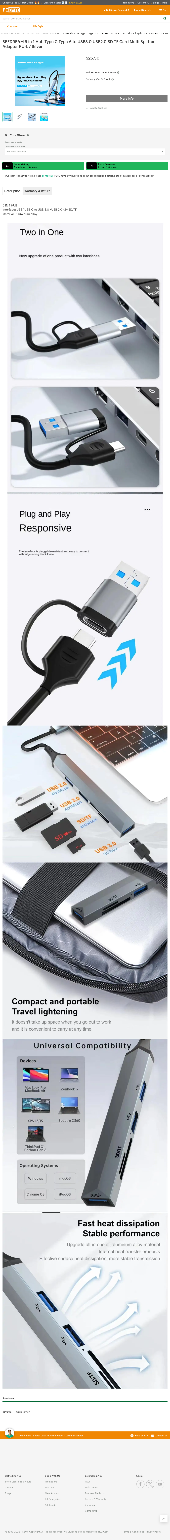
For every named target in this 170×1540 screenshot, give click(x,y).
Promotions (128, 2)
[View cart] (160, 9)
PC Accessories (31, 33)
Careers (9, 1487)
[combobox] (85, 18)
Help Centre (91, 1487)
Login (137, 9)
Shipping (90, 1504)
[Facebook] (141, 1487)
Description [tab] (12, 191)
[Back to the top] (164, 1518)
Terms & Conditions (133, 1531)
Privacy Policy (153, 1531)
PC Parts (15, 33)
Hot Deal (49, 1487)
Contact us (162, 1435)
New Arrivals (52, 1493)
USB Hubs (48, 33)
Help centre (141, 1435)
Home (4, 33)
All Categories (52, 1499)
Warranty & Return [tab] (37, 191)
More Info (127, 98)
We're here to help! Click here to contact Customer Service (52, 1435)
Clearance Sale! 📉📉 (55, 2)
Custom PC (143, 2)
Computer (12, 26)
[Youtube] (160, 1487)
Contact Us (91, 1510)
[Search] (165, 18)
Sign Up (146, 9)
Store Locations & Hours (18, 1481)
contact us (47, 175)
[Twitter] (151, 1487)
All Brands (50, 1504)
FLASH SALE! (75, 2)
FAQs (87, 1481)
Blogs (156, 2)
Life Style (38, 26)
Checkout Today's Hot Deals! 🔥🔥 (21, 2)
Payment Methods (95, 1493)
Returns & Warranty (95, 1499)
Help (165, 2)
